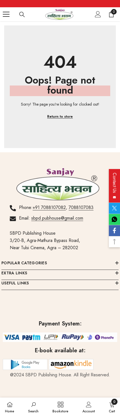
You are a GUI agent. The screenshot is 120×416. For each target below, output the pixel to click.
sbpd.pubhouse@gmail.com (57, 218)
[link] (33, 407)
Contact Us (114, 184)
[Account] (98, 14)
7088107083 (81, 207)
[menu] (6, 14)
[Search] (22, 14)
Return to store (60, 116)
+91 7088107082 (49, 207)
